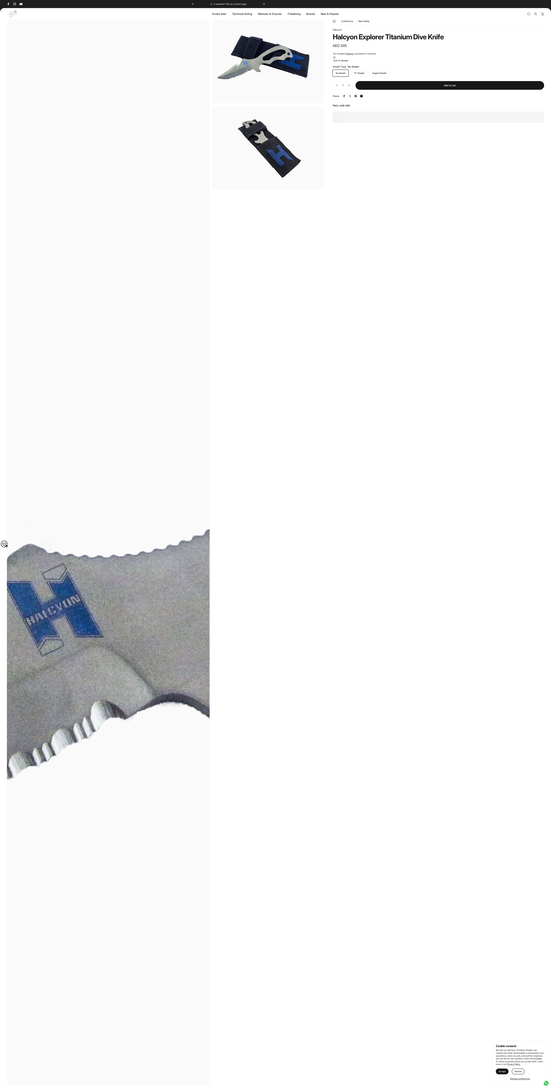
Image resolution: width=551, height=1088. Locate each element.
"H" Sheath (359, 73)
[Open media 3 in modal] (268, 148)
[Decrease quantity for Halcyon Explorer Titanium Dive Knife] (336, 85)
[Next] (264, 4)
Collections (347, 21)
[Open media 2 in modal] (268, 61)
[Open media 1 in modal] (108, 552)
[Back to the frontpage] (334, 21)
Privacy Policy (513, 1064)
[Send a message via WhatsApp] (546, 1083)
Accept (502, 1071)
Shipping (349, 54)
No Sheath (341, 73)
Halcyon (337, 29)
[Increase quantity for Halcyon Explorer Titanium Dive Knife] (349, 85)
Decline (518, 1071)
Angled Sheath (379, 73)
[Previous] (193, 4)
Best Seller (364, 21)
